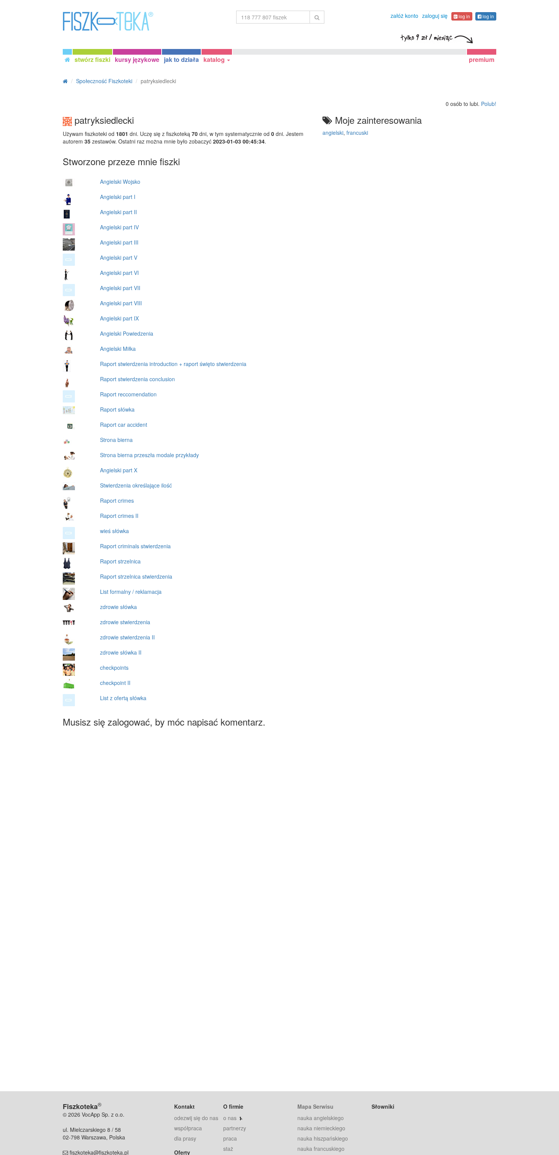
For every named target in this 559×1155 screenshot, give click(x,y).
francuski (357, 132)
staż (228, 1148)
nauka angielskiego (320, 1118)
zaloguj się (435, 15)
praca (230, 1138)
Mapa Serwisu (315, 1106)
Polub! (488, 103)
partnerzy (234, 1128)
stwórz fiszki (92, 59)
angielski (332, 132)
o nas (230, 1118)
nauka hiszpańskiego (322, 1138)
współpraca (188, 1128)
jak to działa (181, 59)
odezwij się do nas (196, 1118)
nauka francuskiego (321, 1148)
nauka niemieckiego (321, 1128)
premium (481, 59)
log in (463, 16)
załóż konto (404, 15)
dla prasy (185, 1138)
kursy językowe (137, 59)
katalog (214, 59)
